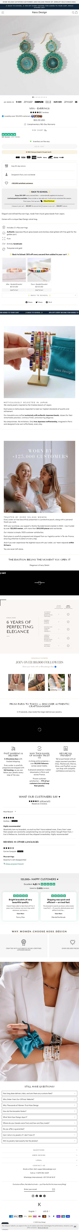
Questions (39, 1150)
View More (20, 914)
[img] (8, 818)
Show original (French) (15, 864)
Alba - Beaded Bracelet (14, 284)
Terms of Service (43, 1227)
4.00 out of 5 (45, 801)
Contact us (39, 1165)
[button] (35, 112)
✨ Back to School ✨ (39, 295)
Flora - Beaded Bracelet (39, 284)
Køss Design (39, 1155)
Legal (39, 1160)
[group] (16, 682)
